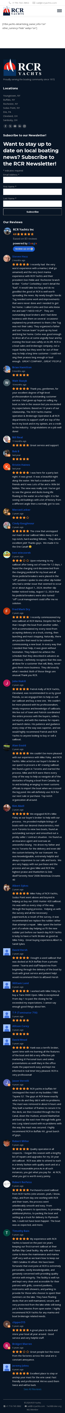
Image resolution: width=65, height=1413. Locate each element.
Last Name (9, 198)
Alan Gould (19, 745)
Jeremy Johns (20, 1365)
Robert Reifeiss (22, 1182)
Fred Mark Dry (21, 609)
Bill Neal (17, 437)
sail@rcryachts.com (46, 3)
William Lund (20, 983)
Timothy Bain (20, 1231)
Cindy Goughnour (23, 523)
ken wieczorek (21, 552)
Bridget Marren (22, 1344)
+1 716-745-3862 (20, 3)
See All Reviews (32, 1389)
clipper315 (18, 1322)
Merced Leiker (21, 509)
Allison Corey (20, 1026)
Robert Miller (20, 1141)
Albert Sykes (20, 885)
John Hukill (19, 681)
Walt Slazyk (19, 381)
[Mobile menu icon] (59, 11)
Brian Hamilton (22, 367)
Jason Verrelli (20, 1081)
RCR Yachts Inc (23, 229)
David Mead (19, 1039)
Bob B (15, 451)
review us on (22, 248)
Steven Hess (20, 256)
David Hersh (19, 950)
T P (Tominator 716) (24, 1012)
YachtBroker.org (54, 1406)
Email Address (11, 174)
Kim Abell (18, 806)
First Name (9, 186)
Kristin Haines (21, 465)
